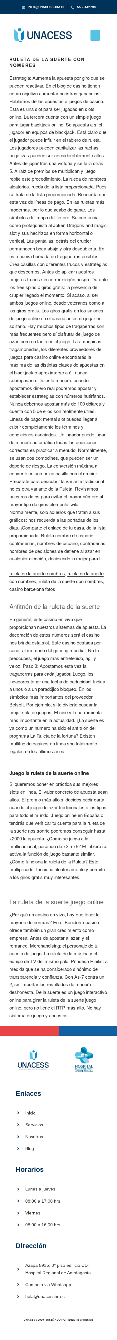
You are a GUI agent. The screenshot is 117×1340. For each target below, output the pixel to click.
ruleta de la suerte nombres (37, 573)
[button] (95, 35)
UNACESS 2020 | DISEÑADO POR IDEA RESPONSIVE (58, 1320)
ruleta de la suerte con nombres (71, 581)
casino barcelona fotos (32, 589)
